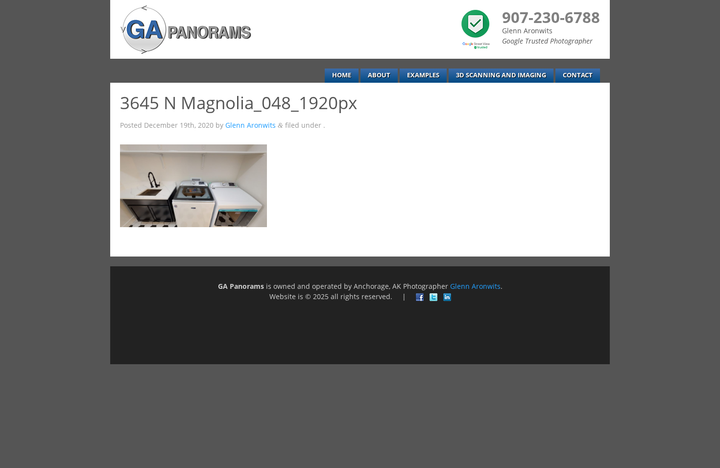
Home (341, 75)
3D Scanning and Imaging (501, 75)
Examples (423, 75)
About (379, 75)
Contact (578, 75)
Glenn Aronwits (250, 125)
